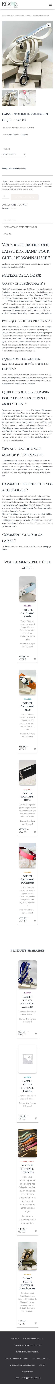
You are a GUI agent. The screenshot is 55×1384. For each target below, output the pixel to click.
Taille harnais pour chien (27, 1352)
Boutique (11, 15)
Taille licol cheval (41, 1358)
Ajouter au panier (23, 197)
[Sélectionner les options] (35, 659)
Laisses (28, 15)
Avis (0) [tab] (7, 234)
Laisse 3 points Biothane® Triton (27, 1086)
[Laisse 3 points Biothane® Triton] (27, 1059)
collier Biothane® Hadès (27, 613)
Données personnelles (33, 1339)
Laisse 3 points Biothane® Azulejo (27, 1002)
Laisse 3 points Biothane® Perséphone (27, 1283)
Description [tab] (10, 220)
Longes (31, 1161)
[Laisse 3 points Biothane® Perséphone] (27, 1256)
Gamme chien (19, 15)
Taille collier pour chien (16, 1358)
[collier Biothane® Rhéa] (27, 772)
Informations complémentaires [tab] (20, 227)
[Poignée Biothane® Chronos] (27, 1143)
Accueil (4, 15)
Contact (15, 1339)
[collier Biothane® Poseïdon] (27, 855)
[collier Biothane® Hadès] (27, 588)
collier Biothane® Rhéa (27, 797)
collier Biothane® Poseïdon (27, 879)
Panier (42, 1365)
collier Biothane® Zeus (27, 706)
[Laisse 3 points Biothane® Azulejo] (27, 974)
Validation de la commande (22, 1365)
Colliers (27, 606)
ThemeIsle (36, 1377)
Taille (7, 149)
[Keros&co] (11, 4)
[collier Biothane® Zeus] (27, 682)
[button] (48, 25)
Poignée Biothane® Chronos (27, 1169)
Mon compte (27, 1371)
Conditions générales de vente (28, 1345)
